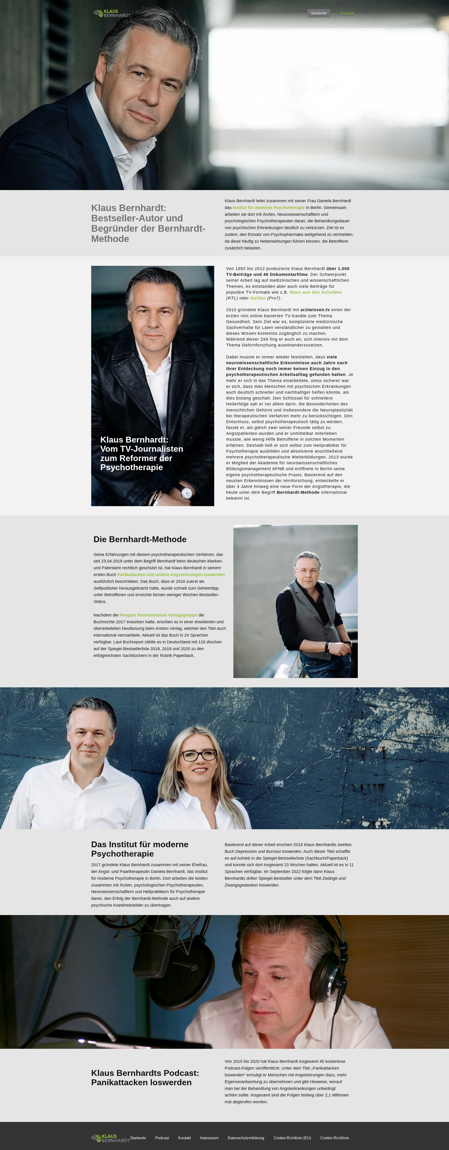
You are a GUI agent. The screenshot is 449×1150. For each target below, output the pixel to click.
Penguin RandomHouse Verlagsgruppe (158, 615)
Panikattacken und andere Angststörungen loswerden (171, 574)
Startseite (319, 13)
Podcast (347, 13)
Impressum (209, 1138)
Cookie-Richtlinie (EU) (292, 1138)
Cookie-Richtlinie (334, 1138)
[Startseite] (112, 13)
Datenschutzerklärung (246, 1138)
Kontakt (184, 1138)
